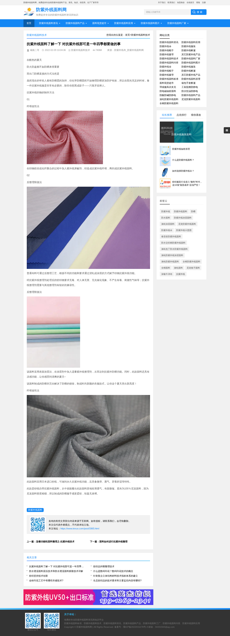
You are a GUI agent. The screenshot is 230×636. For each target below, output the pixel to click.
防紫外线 (165, 211)
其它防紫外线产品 (190, 54)
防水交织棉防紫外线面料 (173, 242)
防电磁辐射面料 (168, 91)
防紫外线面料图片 (150, 23)
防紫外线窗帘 (167, 54)
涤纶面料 (178, 268)
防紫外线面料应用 (123, 23)
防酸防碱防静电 (168, 95)
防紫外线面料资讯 (48, 23)
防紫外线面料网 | (85, 627)
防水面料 (165, 217)
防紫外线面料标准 (169, 79)
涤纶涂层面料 (167, 224)
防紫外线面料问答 (169, 62)
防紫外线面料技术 (169, 58)
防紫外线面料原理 (190, 79)
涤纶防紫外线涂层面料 (172, 255)
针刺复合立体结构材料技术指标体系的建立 (115, 575)
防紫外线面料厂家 (176, 23)
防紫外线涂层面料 (183, 217)
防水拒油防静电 (189, 91)
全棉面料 (165, 268)
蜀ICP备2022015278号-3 (135, 627)
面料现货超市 (99, 23)
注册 (204, 2)
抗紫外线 (180, 274)
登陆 (198, 2)
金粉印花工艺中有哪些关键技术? (46, 580)
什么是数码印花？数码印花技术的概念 (113, 571)
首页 (29, 23)
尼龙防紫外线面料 (190, 99)
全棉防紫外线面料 (169, 103)
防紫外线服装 (188, 46)
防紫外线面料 (35, 510)
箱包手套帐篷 (188, 83)
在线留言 (190, 2)
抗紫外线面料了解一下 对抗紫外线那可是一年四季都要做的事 (57, 566)
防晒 (193, 211)
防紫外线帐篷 (188, 50)
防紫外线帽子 (167, 50)
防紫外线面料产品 (75, 23)
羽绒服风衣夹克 (168, 87)
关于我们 (162, 2)
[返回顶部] (226, 569)
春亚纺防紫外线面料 (171, 236)
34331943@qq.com (165, 627)
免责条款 (181, 2)
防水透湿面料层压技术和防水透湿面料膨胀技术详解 (56, 571)
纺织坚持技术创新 (38, 575)
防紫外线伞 (165, 46)
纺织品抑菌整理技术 (103, 566)
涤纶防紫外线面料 (169, 99)
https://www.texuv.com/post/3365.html (79, 528)
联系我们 (171, 2)
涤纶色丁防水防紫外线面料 (174, 249)
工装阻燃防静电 (189, 87)
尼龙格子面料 (193, 268)
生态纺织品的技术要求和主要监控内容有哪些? (117, 580)
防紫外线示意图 (184, 230)
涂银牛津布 (166, 274)
